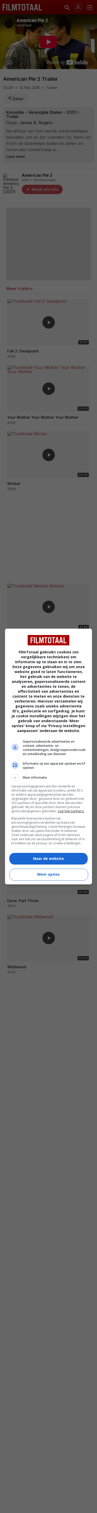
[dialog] (48, 756)
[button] (48, 777)
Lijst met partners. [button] (71, 811)
